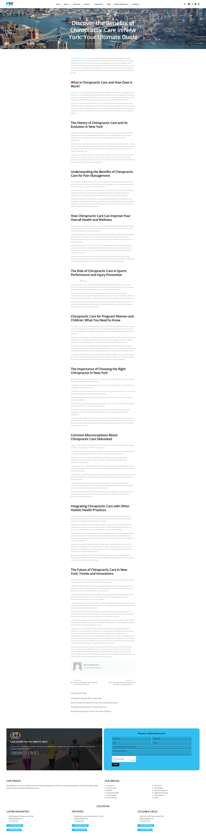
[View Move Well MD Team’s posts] (77, 666)
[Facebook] (189, 4)
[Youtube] (195, 4)
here (110, 656)
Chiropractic (117, 44)
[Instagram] (198, 4)
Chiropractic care (76, 58)
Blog (105, 44)
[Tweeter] (192, 4)
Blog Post (110, 44)
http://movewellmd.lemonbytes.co (93, 667)
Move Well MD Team (82, 44)
